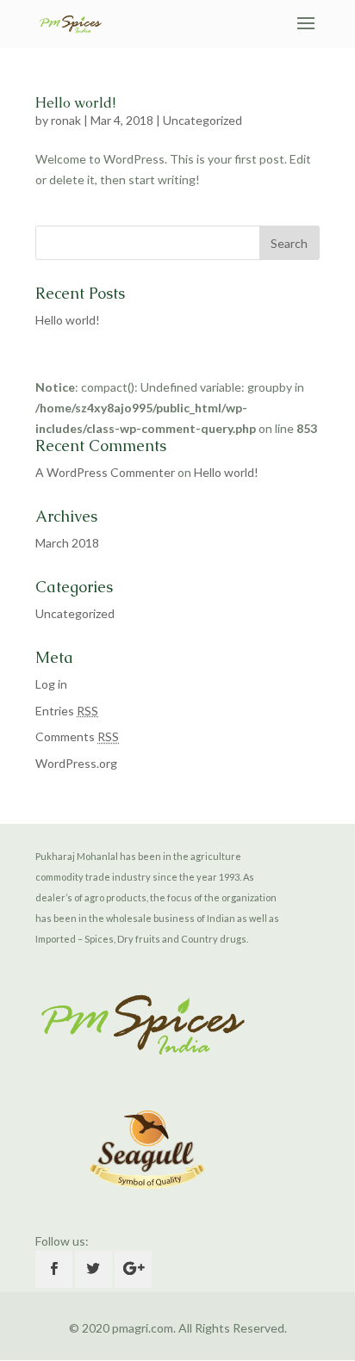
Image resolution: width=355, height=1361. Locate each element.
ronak (66, 120)
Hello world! (75, 103)
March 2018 (67, 542)
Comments (77, 736)
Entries (66, 710)
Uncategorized (202, 120)
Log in (51, 684)
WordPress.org (76, 763)
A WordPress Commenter (105, 472)
